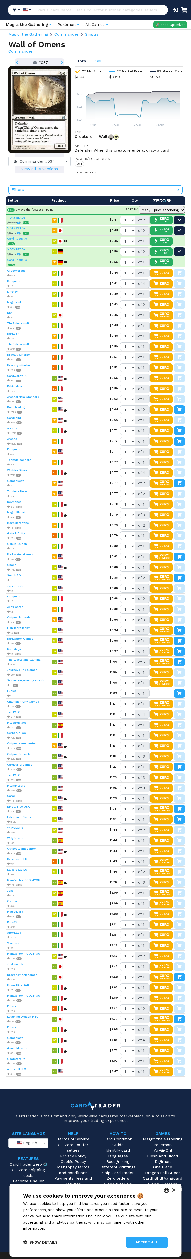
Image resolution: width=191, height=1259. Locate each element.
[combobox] (39, 161)
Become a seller (28, 1181)
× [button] (173, 1190)
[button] (40, 1242)
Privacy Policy (73, 1156)
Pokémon (163, 1144)
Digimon (163, 1161)
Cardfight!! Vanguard (162, 1178)
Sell (99, 61)
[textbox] (38, 161)
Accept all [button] (147, 1242)
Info (82, 61)
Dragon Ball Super (162, 1172)
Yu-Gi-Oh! (163, 1150)
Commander (66, 34)
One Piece (162, 1167)
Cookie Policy (73, 1161)
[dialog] (95, 1220)
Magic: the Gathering (28, 34)
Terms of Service (73, 1139)
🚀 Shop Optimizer (170, 25)
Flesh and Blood (162, 1156)
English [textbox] (29, 1142)
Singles (92, 34)
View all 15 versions (39, 168)
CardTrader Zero (26, 1164)
